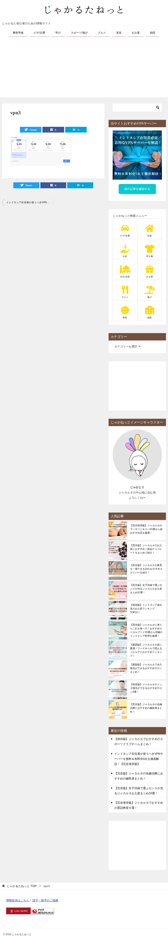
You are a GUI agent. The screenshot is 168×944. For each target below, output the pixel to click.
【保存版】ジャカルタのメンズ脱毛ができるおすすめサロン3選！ (146, 688)
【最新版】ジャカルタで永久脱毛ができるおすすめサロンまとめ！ (146, 668)
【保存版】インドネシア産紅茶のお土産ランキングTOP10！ (146, 609)
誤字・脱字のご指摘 (45, 900)
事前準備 (18, 32)
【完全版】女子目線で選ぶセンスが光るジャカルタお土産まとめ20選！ (146, 589)
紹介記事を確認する (137, 189)
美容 (118, 32)
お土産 (136, 32)
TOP (21, 886)
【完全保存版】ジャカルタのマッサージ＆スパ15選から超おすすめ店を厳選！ (146, 529)
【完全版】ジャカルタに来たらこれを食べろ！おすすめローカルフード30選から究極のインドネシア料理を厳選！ (146, 630)
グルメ (102, 32)
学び (58, 32)
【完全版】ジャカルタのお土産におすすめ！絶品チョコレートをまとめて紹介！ (146, 549)
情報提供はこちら (17, 900)
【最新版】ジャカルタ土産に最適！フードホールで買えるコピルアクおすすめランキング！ (146, 650)
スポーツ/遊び (79, 32)
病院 (152, 32)
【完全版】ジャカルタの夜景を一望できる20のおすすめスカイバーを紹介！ (146, 569)
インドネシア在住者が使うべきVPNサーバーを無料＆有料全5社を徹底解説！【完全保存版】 (29, 202)
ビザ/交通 (39, 32)
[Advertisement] (84, 68)
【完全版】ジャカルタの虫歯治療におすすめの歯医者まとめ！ (146, 708)
